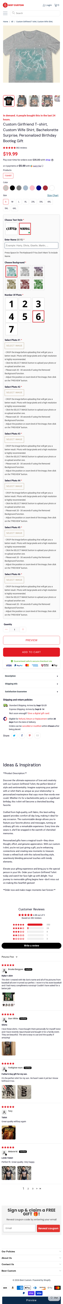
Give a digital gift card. (39, 713)
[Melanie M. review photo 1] (9, 1173)
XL (25, 202)
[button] (9, 148)
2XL (33, 202)
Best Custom (26, 1280)
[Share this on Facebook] (22, 735)
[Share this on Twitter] (14, 735)
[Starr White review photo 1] (9, 1048)
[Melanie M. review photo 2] (24, 1173)
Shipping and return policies (18, 699)
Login (49, 5)
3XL (41, 202)
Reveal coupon (48, 1228)
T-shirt (8, 175)
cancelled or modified (31, 726)
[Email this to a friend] (37, 735)
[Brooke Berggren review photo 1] (9, 999)
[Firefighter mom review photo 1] (9, 1092)
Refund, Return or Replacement (33, 719)
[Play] (31, 58)
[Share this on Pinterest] (30, 735)
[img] (8, 965)
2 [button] (28, 1188)
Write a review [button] (31, 945)
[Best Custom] (13, 5)
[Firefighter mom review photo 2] (24, 1092)
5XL (6, 208)
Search (19, 13)
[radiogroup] (31, 228)
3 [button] (32, 1188)
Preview (31, 1300)
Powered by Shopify (42, 1280)
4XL (49, 202)
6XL (14, 208)
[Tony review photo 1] (9, 1132)
